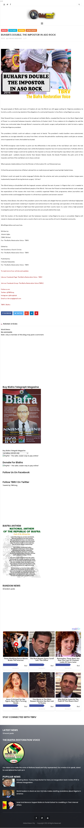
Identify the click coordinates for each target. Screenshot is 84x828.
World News (31, 30)
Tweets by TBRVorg (10, 485)
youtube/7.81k (69, 720)
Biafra (4, 30)
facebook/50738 (15, 720)
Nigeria (21, 30)
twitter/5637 (42, 720)
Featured (12, 30)
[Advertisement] (42, 505)
